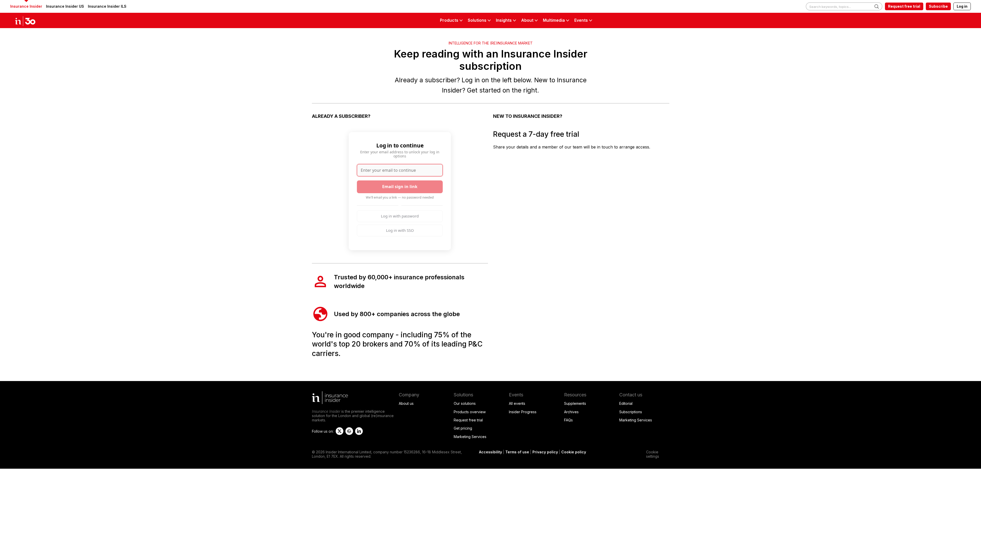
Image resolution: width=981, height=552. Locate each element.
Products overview (470, 412)
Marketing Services (470, 436)
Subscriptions (630, 412)
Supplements (575, 403)
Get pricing (463, 428)
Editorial (626, 403)
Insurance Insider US (65, 6)
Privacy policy (545, 452)
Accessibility (490, 452)
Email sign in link (399, 186)
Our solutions (465, 403)
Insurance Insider (26, 6)
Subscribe (938, 6)
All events (517, 403)
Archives (571, 412)
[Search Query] (844, 6)
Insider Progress (522, 412)
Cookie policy (573, 452)
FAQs (568, 420)
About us (406, 403)
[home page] (30, 20)
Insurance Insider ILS (107, 6)
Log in (962, 6)
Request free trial (904, 6)
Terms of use (517, 452)
